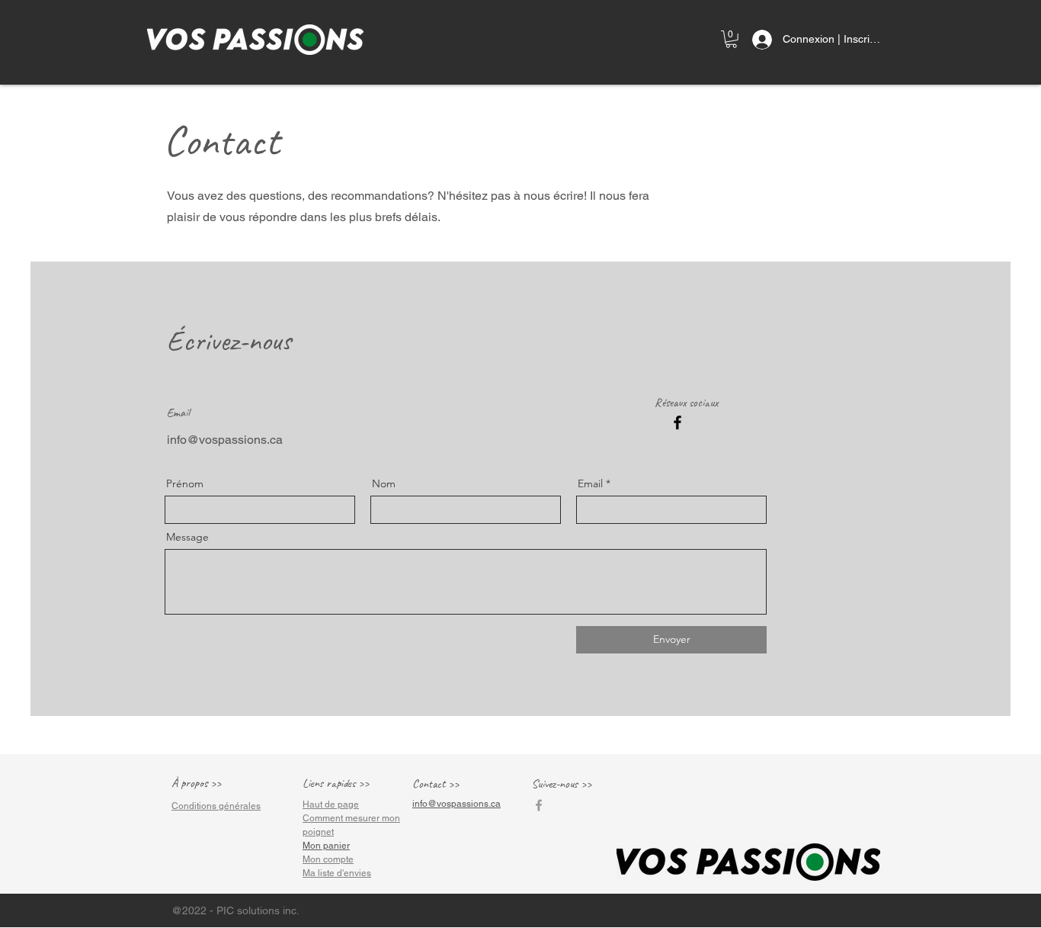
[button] (731, 39)
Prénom (184, 483)
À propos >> (196, 783)
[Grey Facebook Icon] (538, 805)
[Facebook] (677, 422)
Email (590, 483)
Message (187, 536)
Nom (384, 483)
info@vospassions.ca (225, 439)
